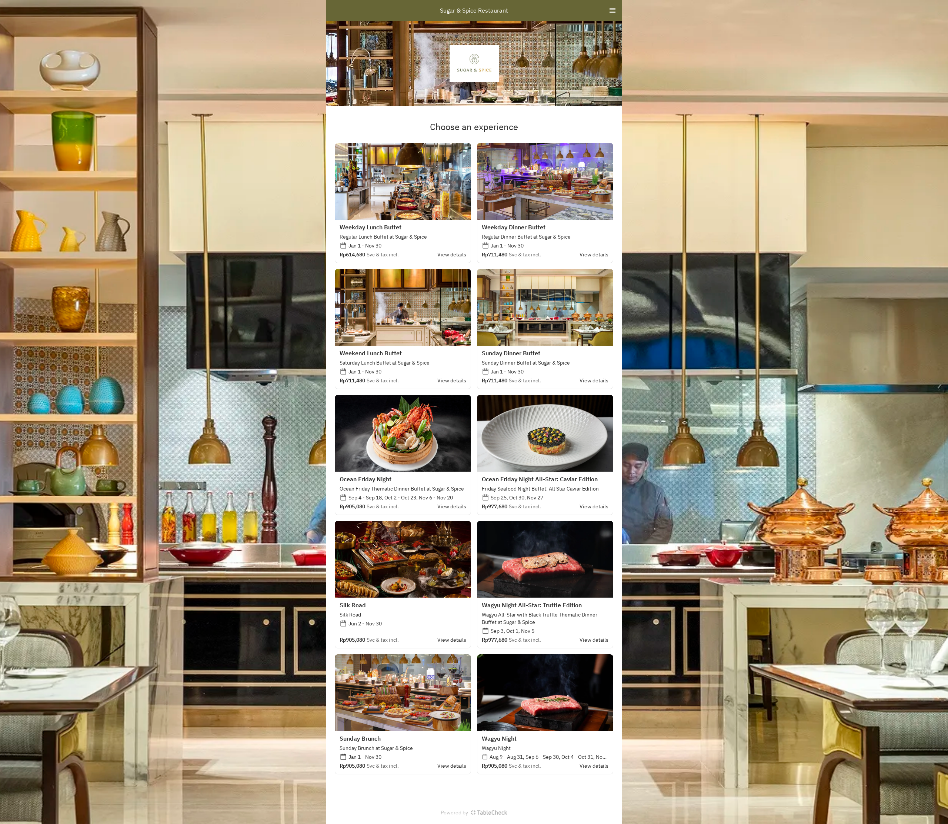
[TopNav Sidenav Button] (612, 10)
